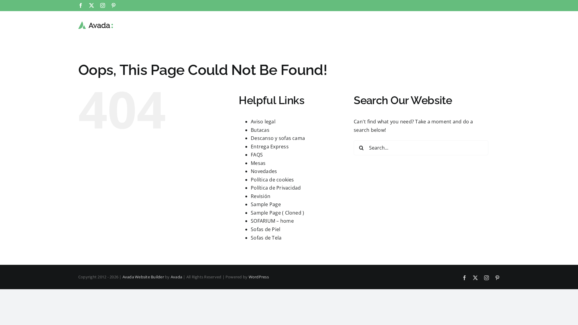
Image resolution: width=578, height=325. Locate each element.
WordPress (259, 277)
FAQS (257, 154)
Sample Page (266, 204)
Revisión (260, 196)
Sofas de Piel (265, 229)
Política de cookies (272, 179)
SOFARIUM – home (272, 221)
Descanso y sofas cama (278, 138)
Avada (176, 277)
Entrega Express (270, 146)
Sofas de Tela (266, 237)
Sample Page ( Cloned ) (277, 212)
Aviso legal (263, 121)
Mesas (258, 163)
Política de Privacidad (276, 187)
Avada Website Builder (143, 277)
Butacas (260, 130)
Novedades (264, 171)
